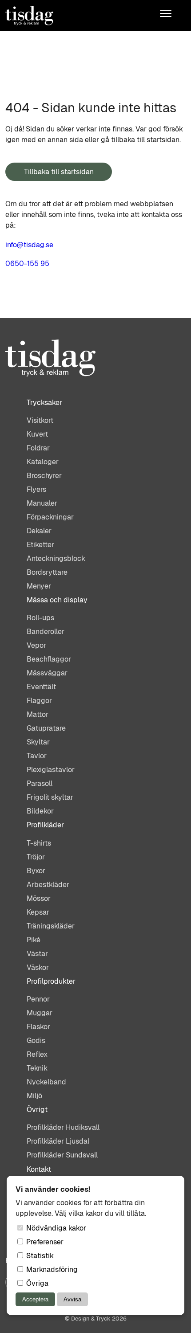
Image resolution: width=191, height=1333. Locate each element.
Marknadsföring (51, 1269)
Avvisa (72, 1299)
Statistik (39, 1255)
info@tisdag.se (29, 244)
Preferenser (44, 1242)
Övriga (36, 1283)
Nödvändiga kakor (55, 1228)
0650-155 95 (27, 263)
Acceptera (35, 1299)
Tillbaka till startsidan (59, 171)
